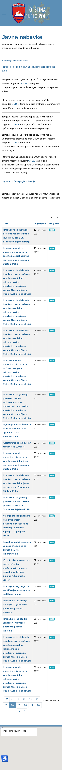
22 (37, 699)
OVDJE (23, 83)
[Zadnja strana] (24, 711)
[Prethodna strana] (12, 699)
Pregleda (54, 223)
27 (31, 705)
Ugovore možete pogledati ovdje (18, 181)
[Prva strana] (7, 699)
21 (30, 699)
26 (25, 705)
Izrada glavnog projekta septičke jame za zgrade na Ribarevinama (16, 590)
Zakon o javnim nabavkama (15, 60)
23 (5, 705)
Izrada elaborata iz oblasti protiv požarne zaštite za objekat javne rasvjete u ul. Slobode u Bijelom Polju (16, 256)
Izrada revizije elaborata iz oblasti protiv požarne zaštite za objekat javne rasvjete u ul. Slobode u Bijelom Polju (16, 483)
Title (6, 223)
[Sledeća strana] (19, 711)
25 (18, 705)
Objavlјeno (40, 223)
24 (12, 705)
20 (24, 699)
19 (17, 699)
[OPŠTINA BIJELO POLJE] (31, 13)
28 (38, 705)
